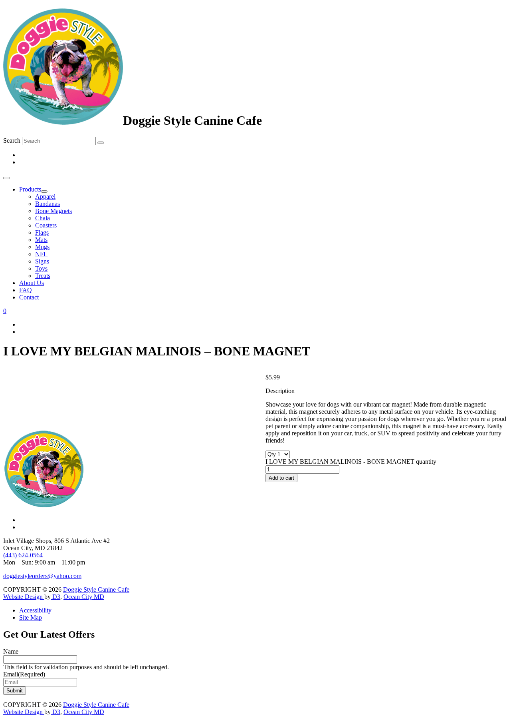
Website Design (23, 596)
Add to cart (281, 478)
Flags (42, 232)
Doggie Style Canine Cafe (96, 589)
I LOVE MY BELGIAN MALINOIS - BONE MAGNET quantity (350, 461)
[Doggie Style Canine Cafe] (63, 120)
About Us (31, 282)
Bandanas (47, 203)
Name (10, 651)
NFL (41, 254)
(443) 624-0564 (23, 555)
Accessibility (35, 610)
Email (24, 674)
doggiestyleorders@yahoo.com (42, 575)
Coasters (46, 225)
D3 (55, 596)
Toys (41, 268)
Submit (14, 691)
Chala (42, 218)
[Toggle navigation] (6, 178)
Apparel (45, 196)
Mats (41, 239)
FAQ (25, 290)
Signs (42, 261)
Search (11, 140)
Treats (42, 275)
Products (30, 189)
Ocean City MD (83, 596)
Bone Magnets (53, 210)
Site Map (30, 617)
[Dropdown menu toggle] (44, 191)
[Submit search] (100, 143)
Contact (29, 297)
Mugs (42, 246)
